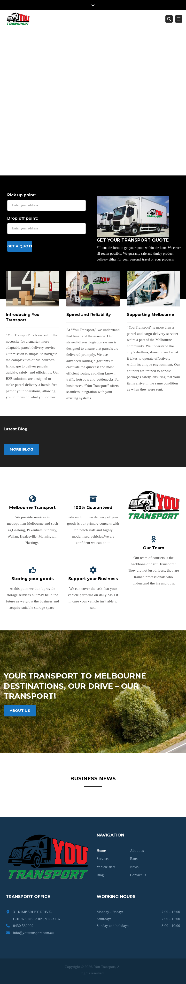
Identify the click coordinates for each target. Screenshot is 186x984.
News (134, 867)
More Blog (21, 449)
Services (103, 859)
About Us (20, 710)
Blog (100, 875)
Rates (134, 859)
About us (137, 851)
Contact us (138, 875)
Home (101, 851)
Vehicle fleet (106, 867)
